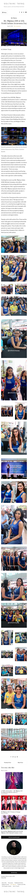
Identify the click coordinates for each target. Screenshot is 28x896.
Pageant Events (5, 884)
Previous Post (7, 762)
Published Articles (18, 882)
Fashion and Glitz (21, 884)
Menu (4, 12)
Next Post (20, 762)
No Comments (17, 26)
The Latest (10, 882)
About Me (4, 882)
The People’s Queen (6, 886)
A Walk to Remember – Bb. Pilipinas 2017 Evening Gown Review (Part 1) (12, 791)
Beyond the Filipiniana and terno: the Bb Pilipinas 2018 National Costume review (12, 832)
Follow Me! (3, 877)
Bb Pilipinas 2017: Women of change (10, 812)
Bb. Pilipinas (14, 18)
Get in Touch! (16, 886)
